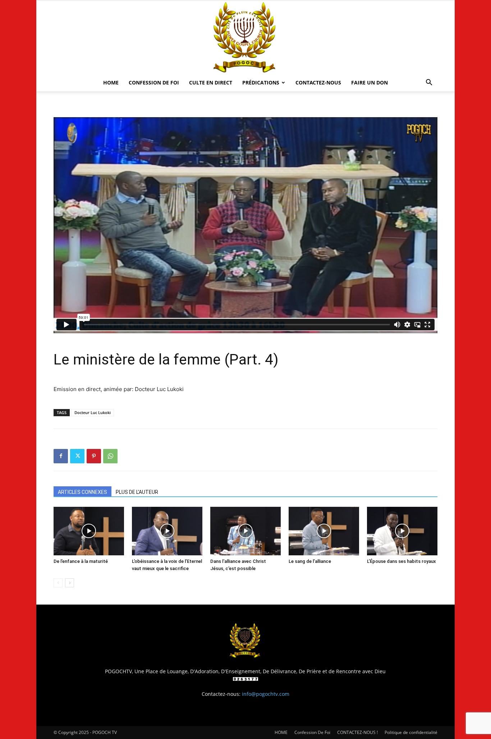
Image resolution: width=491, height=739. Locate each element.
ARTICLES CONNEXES (82, 492)
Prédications (260, 82)
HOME (111, 82)
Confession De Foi (154, 82)
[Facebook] (61, 456)
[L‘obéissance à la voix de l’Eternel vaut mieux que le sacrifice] (167, 531)
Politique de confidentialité (411, 732)
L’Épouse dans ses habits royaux (401, 561)
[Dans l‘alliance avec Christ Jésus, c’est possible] (245, 531)
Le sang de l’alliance (310, 561)
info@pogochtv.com (265, 693)
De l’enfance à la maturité (81, 561)
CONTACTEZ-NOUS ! (357, 732)
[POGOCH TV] (245, 37)
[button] (428, 83)
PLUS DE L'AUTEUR (137, 492)
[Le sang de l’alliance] (324, 531)
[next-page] (69, 582)
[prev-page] (58, 582)
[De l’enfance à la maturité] (89, 531)
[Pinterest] (94, 456)
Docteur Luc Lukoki (92, 412)
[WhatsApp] (110, 456)
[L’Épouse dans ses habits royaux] (402, 531)
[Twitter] (77, 456)
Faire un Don (369, 82)
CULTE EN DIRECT (210, 82)
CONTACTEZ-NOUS (318, 82)
